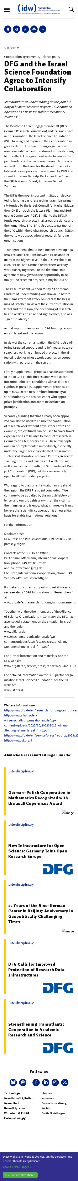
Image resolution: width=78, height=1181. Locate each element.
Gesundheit (11, 1103)
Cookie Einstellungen (53, 1113)
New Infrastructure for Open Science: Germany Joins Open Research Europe (37, 851)
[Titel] (7, 29)
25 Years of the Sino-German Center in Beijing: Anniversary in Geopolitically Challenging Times (40, 913)
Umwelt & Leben (15, 1108)
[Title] (25, 29)
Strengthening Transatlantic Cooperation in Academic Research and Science (36, 1029)
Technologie (12, 1093)
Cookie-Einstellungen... (17, 1167)
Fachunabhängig (15, 1118)
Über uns (47, 1093)
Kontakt (46, 1108)
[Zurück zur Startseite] (39, 9)
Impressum (48, 1098)
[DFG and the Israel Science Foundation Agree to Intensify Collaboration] (16, 29)
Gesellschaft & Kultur (18, 1098)
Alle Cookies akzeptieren (20, 1175)
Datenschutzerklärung (54, 1103)
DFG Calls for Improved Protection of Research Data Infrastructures (36, 969)
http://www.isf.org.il (18, 740)
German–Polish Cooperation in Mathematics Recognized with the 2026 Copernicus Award (39, 797)
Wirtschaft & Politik (17, 1113)
